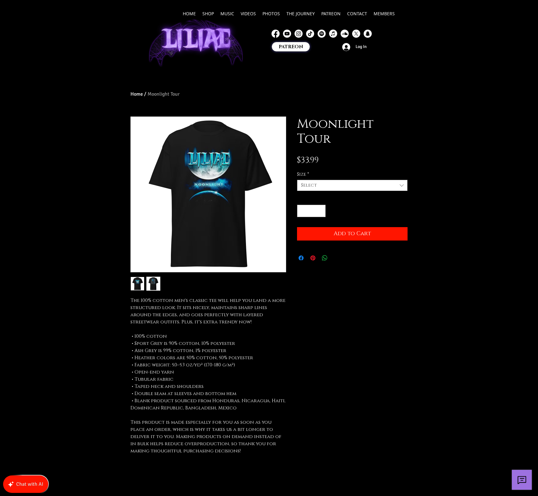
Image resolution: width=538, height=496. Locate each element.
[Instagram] (299, 34)
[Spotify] (322, 34)
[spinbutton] (311, 211)
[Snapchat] (368, 34)
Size (303, 174)
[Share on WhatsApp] (324, 258)
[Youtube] (287, 34)
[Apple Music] (333, 34)
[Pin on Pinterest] (313, 258)
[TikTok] (310, 34)
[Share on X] (336, 258)
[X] (356, 34)
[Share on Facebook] (301, 258)
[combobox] (352, 185)
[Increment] (320, 211)
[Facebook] (275, 34)
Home (136, 94)
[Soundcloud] (345, 34)
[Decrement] (302, 211)
